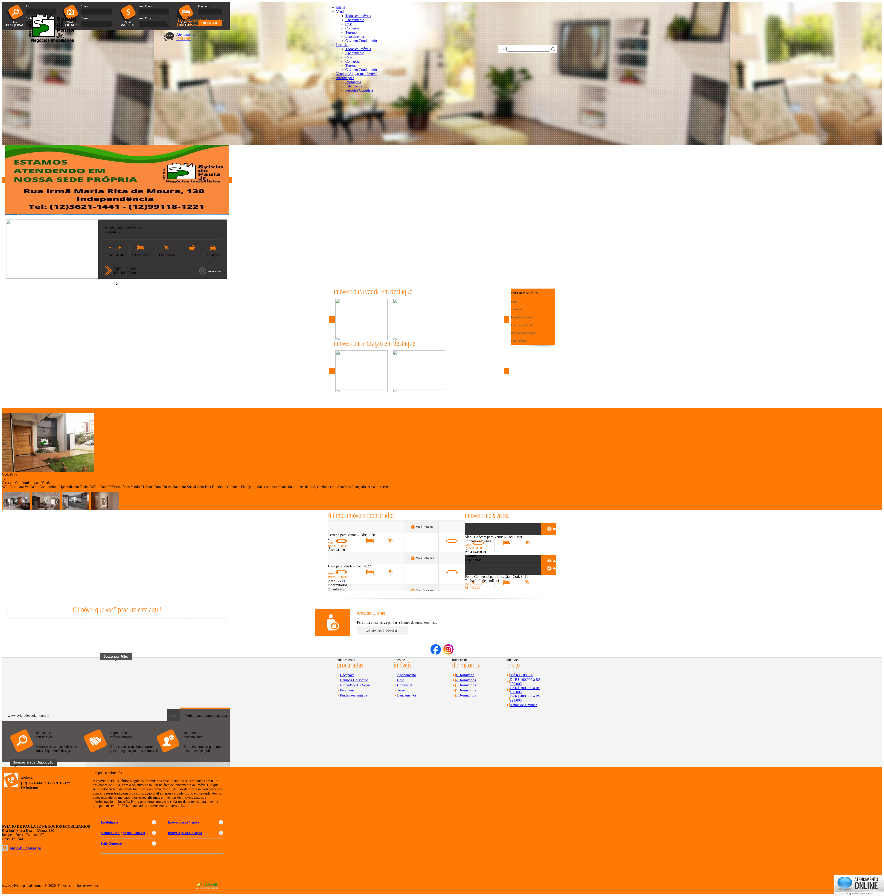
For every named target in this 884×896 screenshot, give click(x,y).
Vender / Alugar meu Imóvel (356, 74)
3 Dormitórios (466, 685)
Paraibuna (347, 690)
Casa (348, 24)
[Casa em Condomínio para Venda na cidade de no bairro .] (48, 471)
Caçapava (347, 675)
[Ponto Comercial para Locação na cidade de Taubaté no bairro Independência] (482, 573)
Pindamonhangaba (353, 695)
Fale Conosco (355, 86)
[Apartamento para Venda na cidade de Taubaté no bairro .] (52, 277)
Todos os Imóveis (358, 16)
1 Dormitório (465, 675)
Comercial (352, 28)
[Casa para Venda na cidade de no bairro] (345, 563)
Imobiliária (353, 82)
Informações (345, 78)
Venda (340, 12)
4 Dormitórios (466, 690)
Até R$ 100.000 (521, 675)
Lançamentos (355, 36)
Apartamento (354, 20)
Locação (342, 45)
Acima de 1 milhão (523, 705)
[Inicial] (51, 41)
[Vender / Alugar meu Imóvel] (120, 755)
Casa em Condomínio (361, 41)
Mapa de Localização (25, 848)
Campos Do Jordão (354, 680)
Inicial (340, 7)
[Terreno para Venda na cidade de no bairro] (345, 532)
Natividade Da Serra (355, 685)
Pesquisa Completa (359, 90)
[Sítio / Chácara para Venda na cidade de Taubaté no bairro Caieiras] (482, 534)
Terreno (351, 32)
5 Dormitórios (466, 695)
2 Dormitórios (466, 680)
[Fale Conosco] (46, 755)
